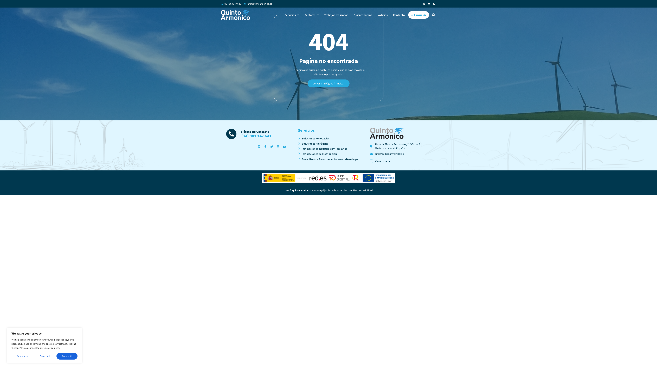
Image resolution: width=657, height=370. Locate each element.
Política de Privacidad (336, 190)
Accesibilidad (366, 190)
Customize (22, 356)
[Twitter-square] (434, 4)
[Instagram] (278, 146)
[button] (433, 15)
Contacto (399, 15)
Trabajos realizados (336, 15)
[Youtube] (429, 4)
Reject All (45, 356)
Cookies (353, 190)
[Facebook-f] (265, 146)
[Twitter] (271, 146)
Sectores (310, 15)
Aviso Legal (318, 190)
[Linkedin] (424, 4)
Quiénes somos (363, 15)
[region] (44, 345)
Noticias (382, 15)
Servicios (290, 15)
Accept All (67, 356)
